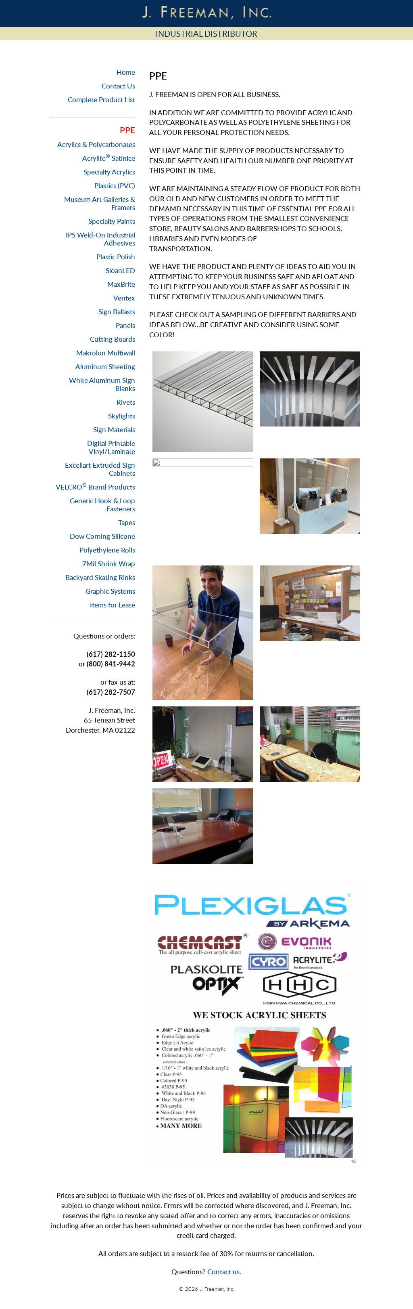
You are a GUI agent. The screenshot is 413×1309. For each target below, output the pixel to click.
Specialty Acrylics (109, 171)
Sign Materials (114, 429)
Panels (125, 325)
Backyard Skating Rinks (100, 577)
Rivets (126, 402)
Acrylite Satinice (108, 158)
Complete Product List (101, 99)
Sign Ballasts (116, 311)
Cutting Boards (112, 339)
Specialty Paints (111, 221)
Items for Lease (112, 604)
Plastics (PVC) (114, 185)
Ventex (124, 298)
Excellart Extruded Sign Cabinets (100, 469)
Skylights (121, 415)
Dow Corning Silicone (102, 536)
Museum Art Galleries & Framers (99, 203)
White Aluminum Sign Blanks (102, 384)
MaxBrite (121, 284)
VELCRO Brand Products (95, 487)
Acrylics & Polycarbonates (96, 144)
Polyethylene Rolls (107, 550)
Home (126, 72)
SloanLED (120, 270)
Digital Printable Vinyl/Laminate (111, 447)
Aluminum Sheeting (105, 366)
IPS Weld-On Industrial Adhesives (100, 239)
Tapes (126, 522)
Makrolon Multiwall (105, 352)
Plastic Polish (115, 256)
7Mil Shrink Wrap (108, 563)
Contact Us (118, 85)
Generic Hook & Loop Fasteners (102, 504)
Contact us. (224, 1271)
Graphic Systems (110, 591)
